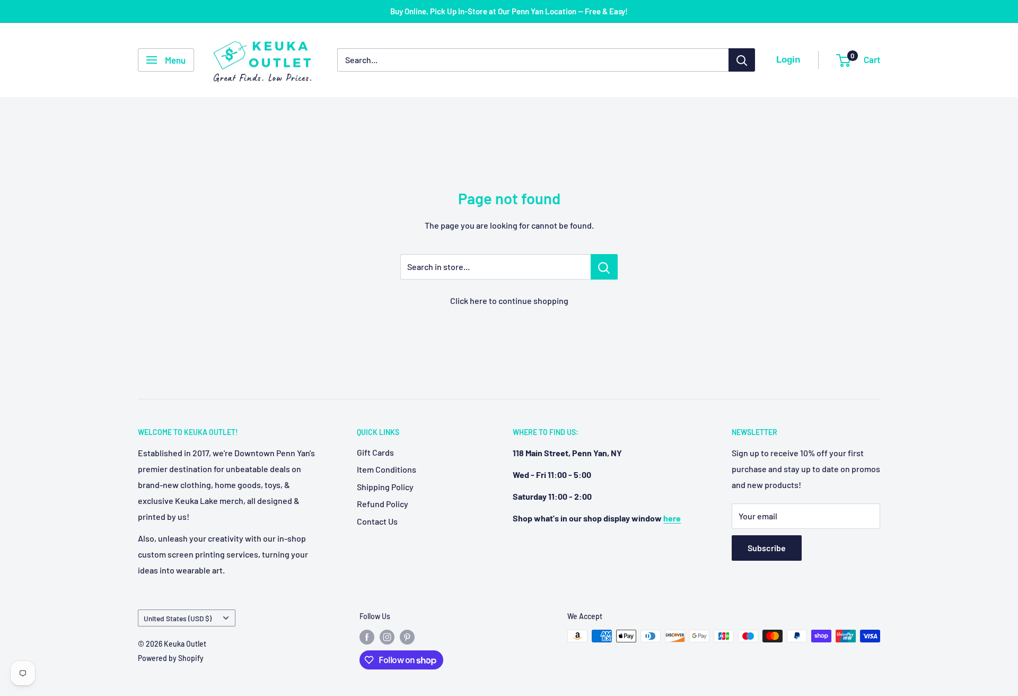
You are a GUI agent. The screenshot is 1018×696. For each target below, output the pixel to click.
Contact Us (377, 521)
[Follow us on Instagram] (387, 637)
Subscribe (767, 548)
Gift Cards (375, 452)
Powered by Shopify (171, 658)
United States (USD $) (178, 618)
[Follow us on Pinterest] (407, 637)
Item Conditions (386, 469)
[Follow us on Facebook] (366, 637)
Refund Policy (382, 504)
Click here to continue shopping (509, 300)
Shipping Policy (385, 487)
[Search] (742, 60)
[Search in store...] (604, 267)
